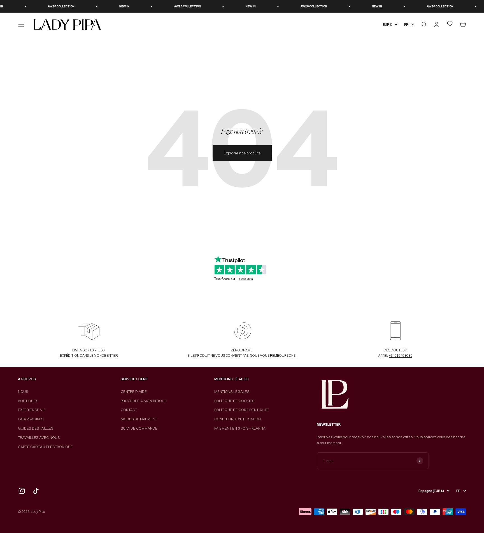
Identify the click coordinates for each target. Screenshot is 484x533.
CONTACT (129, 409)
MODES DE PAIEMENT (139, 419)
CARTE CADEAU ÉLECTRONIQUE (45, 446)
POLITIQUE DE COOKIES (234, 400)
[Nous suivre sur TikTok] (36, 491)
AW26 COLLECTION (51, 6)
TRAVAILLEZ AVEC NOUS (39, 437)
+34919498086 (400, 355)
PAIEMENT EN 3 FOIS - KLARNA (240, 428)
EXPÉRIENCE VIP (31, 409)
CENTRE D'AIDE (134, 391)
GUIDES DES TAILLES (35, 428)
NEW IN (115, 6)
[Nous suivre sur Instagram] (21, 491)
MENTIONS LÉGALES (231, 391)
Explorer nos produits (242, 153)
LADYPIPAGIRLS (30, 419)
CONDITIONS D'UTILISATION (237, 419)
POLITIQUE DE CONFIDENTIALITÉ (241, 409)
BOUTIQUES (28, 400)
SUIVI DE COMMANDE (139, 428)
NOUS (23, 391)
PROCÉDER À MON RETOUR (144, 400)
